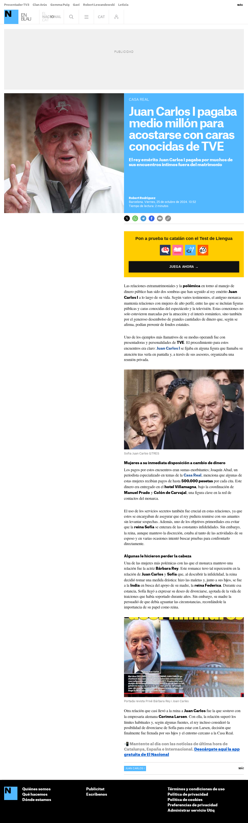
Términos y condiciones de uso (196, 789)
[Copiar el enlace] (168, 218)
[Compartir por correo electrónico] (160, 218)
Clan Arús (40, 4)
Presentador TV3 (16, 4)
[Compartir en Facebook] (152, 218)
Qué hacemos (34, 794)
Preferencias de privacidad (192, 805)
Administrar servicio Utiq (191, 810)
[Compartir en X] (127, 218)
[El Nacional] (11, 17)
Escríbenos (96, 794)
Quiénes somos (36, 789)
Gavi (76, 4)
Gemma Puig (60, 4)
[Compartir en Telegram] (143, 218)
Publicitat (95, 789)
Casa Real (193, 475)
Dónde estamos (36, 800)
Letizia (123, 4)
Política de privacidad (188, 794)
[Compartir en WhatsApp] (135, 218)
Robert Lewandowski (99, 4)
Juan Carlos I (168, 348)
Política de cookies (185, 800)
